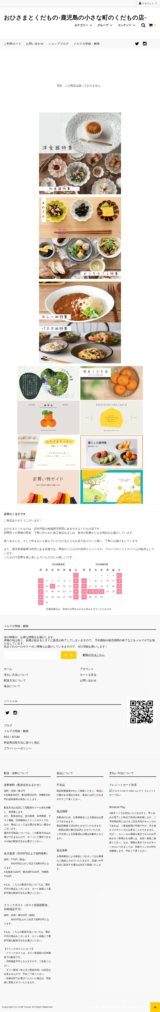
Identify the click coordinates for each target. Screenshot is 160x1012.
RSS (6, 736)
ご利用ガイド (12, 43)
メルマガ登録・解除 (87, 43)
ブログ (8, 725)
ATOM (16, 736)
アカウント (148, 3)
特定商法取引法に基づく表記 (21, 742)
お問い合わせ (35, 43)
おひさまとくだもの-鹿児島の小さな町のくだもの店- (75, 17)
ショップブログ (58, 43)
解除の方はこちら (94, 654)
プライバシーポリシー (17, 748)
